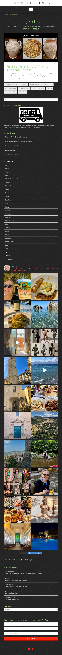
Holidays (7, 210)
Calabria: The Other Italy (31, 2)
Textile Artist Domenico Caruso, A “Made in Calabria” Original (23, 573)
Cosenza (7, 189)
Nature (7, 231)
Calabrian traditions (11, 84)
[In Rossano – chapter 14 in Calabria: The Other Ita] (17, 370)
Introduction (8, 213)
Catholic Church (9, 186)
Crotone (7, 193)
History (7, 206)
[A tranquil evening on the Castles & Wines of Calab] (44, 536)
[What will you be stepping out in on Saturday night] (17, 481)
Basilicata (7, 168)
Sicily (6, 248)
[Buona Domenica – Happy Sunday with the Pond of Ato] (44, 453)
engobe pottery (34, 84)
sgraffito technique (38, 88)
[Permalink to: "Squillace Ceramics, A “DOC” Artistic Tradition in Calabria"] (31, 47)
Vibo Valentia (8, 259)
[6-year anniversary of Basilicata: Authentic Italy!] (17, 286)
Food (6, 203)
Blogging (7, 172)
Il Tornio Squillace (10, 88)
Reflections (8, 238)
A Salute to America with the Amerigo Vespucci (19, 141)
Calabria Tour (29, 127)
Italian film (7, 217)
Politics (7, 234)
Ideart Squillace (47, 84)
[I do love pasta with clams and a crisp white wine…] (17, 314)
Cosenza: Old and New (12, 593)
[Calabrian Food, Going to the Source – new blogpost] (17, 509)
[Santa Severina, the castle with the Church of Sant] (17, 453)
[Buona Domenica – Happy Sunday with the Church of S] (17, 425)
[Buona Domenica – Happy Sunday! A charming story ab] (17, 536)
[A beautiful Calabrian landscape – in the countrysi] (44, 425)
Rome (6, 245)
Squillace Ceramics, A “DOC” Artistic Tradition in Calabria (29, 68)
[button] (31, 9)
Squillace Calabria (10, 92)
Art (6, 165)
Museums (7, 227)
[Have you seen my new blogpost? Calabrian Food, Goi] (44, 481)
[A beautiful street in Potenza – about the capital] (17, 398)
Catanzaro (24, 84)
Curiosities (8, 199)
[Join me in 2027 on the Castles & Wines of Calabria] (17, 342)
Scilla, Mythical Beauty (11, 146)
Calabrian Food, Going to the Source (16, 137)
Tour (6, 252)
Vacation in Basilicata (11, 155)
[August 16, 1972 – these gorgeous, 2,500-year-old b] (44, 342)
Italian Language (9, 220)
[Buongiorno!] (44, 314)
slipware (49, 88)
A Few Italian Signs (10, 150)
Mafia (6, 224)
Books (6, 175)
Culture (7, 196)
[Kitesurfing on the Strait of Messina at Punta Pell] (44, 370)
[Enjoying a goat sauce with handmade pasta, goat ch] (44, 398)
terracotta (22, 92)
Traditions (7, 255)
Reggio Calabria (9, 241)
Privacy (31, 646)
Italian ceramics (24, 88)
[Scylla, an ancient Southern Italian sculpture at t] (44, 509)
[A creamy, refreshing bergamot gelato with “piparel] (44, 286)
